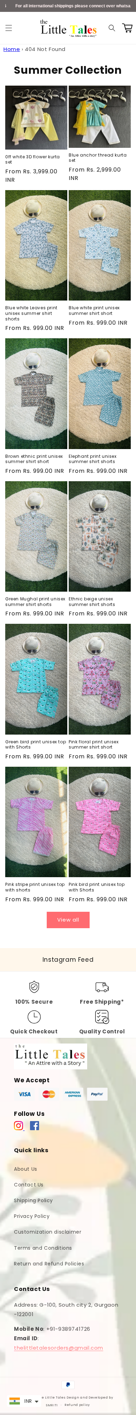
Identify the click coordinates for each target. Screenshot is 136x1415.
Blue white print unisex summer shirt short (94, 310)
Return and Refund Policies (49, 1263)
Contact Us (29, 1184)
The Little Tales (51, 1397)
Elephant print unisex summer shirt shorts (93, 459)
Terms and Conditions (43, 1247)
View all (68, 919)
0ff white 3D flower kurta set (32, 159)
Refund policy (77, 1405)
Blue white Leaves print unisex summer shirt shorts (31, 313)
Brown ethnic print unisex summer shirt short (34, 459)
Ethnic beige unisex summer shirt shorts (92, 601)
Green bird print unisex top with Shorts (35, 744)
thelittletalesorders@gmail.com (58, 1347)
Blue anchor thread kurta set (98, 157)
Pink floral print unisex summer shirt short (94, 744)
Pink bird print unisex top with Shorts (97, 887)
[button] (8, 28)
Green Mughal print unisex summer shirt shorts (35, 601)
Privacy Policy (32, 1216)
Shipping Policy (33, 1200)
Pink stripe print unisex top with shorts (35, 887)
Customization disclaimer (47, 1231)
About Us (25, 1168)
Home (11, 49)
